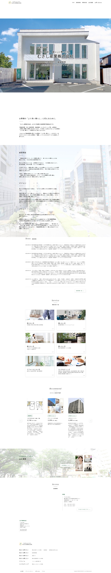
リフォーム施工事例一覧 (36, 561)
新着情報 (78, 2)
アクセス (43, 571)
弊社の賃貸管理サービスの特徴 (37, 558)
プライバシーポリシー (29, 571)
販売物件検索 (34, 552)
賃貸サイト (34, 555)
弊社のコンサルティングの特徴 (37, 564)
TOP (73, 2)
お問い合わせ (98, 2)
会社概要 (21, 571)
